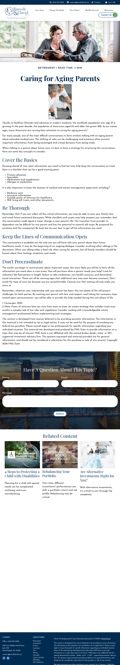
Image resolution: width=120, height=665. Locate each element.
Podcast (97, 2)
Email (64, 378)
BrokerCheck (106, 639)
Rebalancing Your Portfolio (56, 473)
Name (5, 378)
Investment (37, 643)
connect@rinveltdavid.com (79, 2)
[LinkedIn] (8, 658)
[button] (39, 10)
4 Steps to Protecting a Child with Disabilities (22, 473)
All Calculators (38, 662)
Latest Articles (38, 657)
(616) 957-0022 (58, 2)
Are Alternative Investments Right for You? (97, 475)
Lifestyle (36, 655)
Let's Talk (111, 2)
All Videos (36, 660)
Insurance (36, 648)
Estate (35, 646)
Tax (34, 650)
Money (35, 653)
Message (7, 393)
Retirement (37, 641)
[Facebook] (4, 658)
